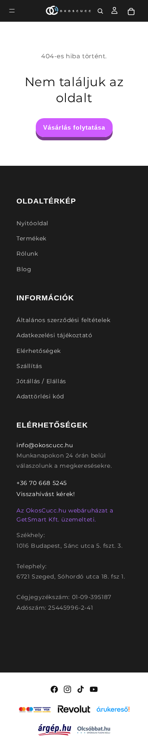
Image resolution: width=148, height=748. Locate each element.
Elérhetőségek (38, 351)
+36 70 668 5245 (41, 483)
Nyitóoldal (32, 223)
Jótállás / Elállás (41, 381)
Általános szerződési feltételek (63, 320)
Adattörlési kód (40, 396)
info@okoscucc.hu (44, 445)
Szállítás (29, 366)
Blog (23, 269)
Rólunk (27, 253)
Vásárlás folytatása (74, 127)
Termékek (31, 238)
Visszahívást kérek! (45, 494)
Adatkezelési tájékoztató (54, 335)
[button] (11, 10)
